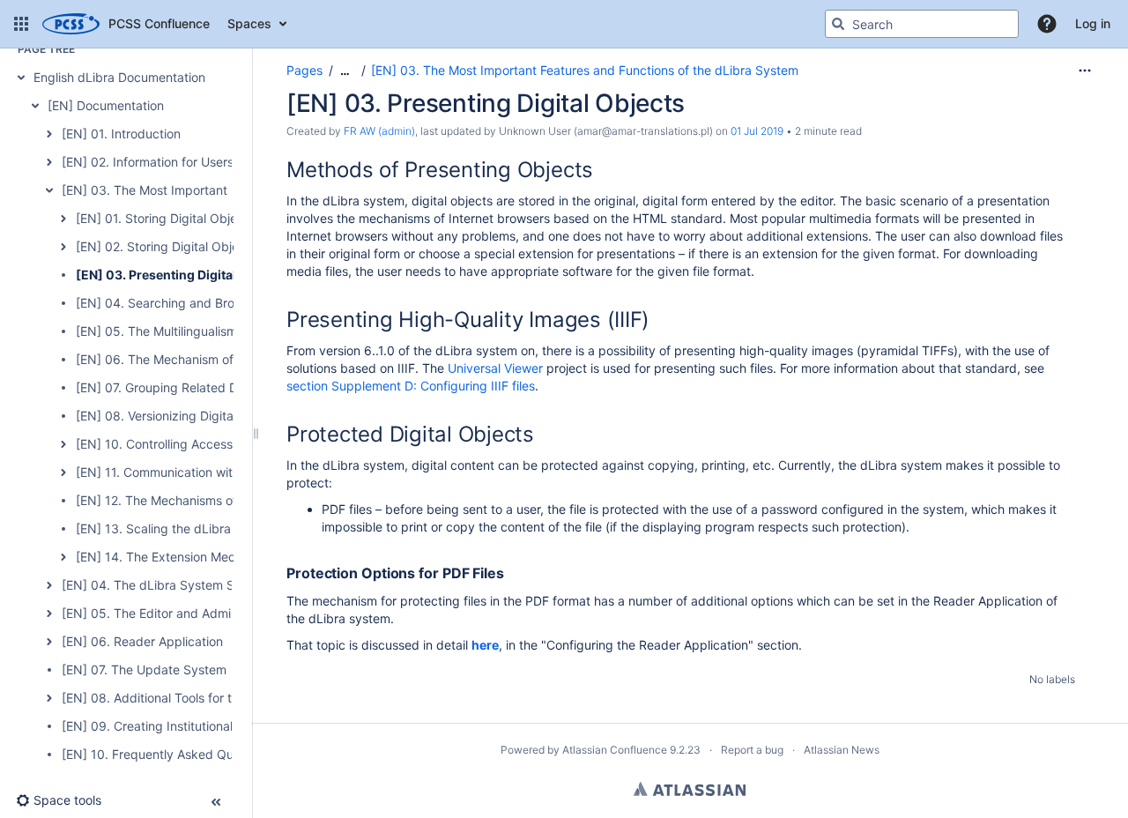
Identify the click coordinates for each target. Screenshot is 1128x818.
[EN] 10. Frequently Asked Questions (168, 754)
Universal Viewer (495, 368)
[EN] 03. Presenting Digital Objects (181, 274)
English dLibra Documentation (119, 77)
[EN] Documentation (106, 105)
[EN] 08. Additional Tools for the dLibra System (197, 697)
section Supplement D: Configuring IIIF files (410, 385)
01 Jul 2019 (757, 131)
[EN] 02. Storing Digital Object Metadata (192, 246)
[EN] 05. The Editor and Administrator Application (204, 613)
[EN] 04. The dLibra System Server (163, 584)
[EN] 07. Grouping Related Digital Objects (195, 387)
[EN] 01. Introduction (121, 133)
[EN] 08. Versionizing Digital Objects (180, 415)
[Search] (838, 24)
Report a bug (752, 749)
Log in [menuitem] (1092, 23)
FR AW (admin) (379, 131)
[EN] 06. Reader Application (142, 641)
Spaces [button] (249, 23)
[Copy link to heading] (598, 172)
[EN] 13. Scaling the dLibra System (177, 528)
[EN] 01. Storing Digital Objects (165, 218)
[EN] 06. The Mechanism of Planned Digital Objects (224, 359)
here (485, 644)
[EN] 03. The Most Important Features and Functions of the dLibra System (584, 70)
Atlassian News (841, 749)
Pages (304, 70)
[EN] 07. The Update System (144, 669)
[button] (21, 23)
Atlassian (690, 788)
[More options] (1085, 70)
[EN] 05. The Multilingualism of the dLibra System (218, 330)
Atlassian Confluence (614, 749)
